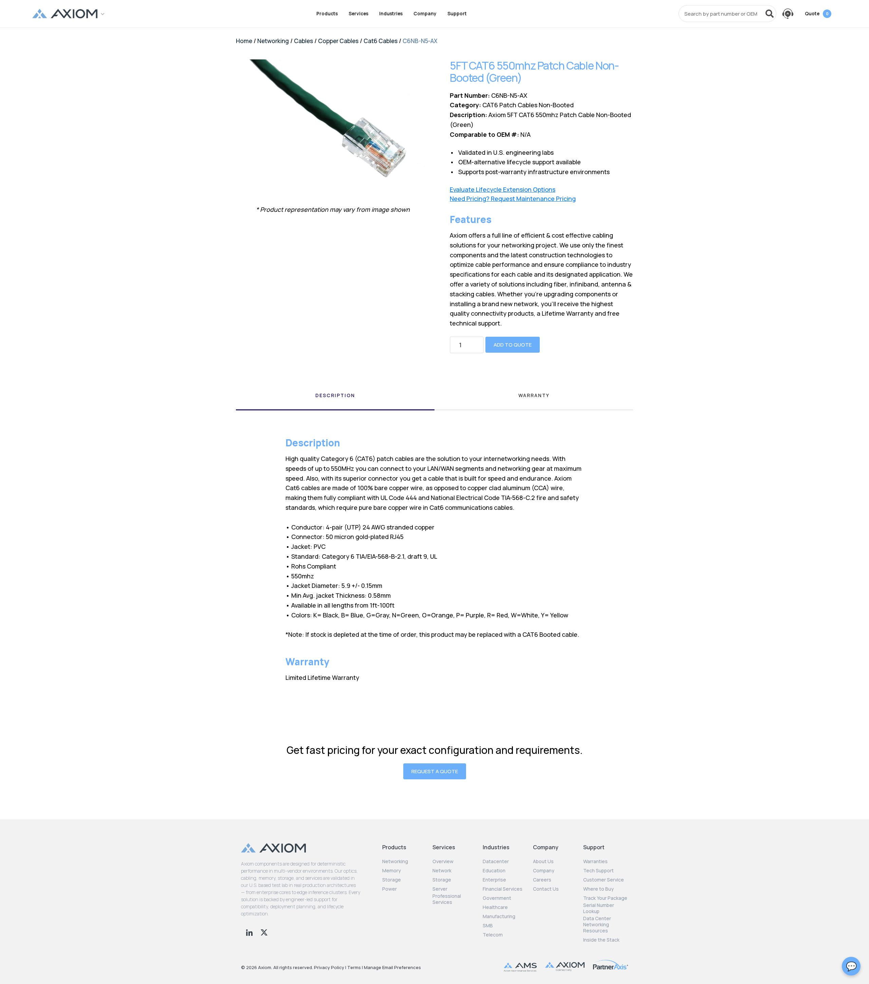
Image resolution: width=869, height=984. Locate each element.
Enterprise (494, 880)
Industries (391, 14)
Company (425, 14)
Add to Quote (513, 344)
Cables (303, 40)
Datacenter (496, 861)
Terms (354, 967)
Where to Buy (598, 889)
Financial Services (502, 889)
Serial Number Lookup (598, 908)
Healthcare (495, 907)
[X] (264, 932)
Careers (542, 880)
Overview (443, 861)
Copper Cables (338, 40)
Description (335, 395)
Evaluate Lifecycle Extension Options (502, 189)
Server (439, 889)
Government (497, 898)
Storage (391, 880)
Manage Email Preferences (392, 967)
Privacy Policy (329, 967)
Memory (391, 871)
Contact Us (546, 889)
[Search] (769, 13)
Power (389, 889)
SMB (488, 926)
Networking (273, 40)
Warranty (534, 395)
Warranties (595, 861)
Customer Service (603, 880)
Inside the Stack (601, 940)
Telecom (493, 935)
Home (244, 40)
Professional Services (446, 899)
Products (327, 14)
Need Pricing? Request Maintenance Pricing (513, 199)
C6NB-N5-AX (420, 40)
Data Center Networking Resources (597, 924)
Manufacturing (499, 916)
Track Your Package (605, 898)
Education (494, 871)
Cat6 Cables (380, 40)
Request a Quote (434, 771)
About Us (543, 861)
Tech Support (598, 871)
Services (358, 14)
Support (457, 14)
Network (441, 871)
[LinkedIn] (250, 932)
